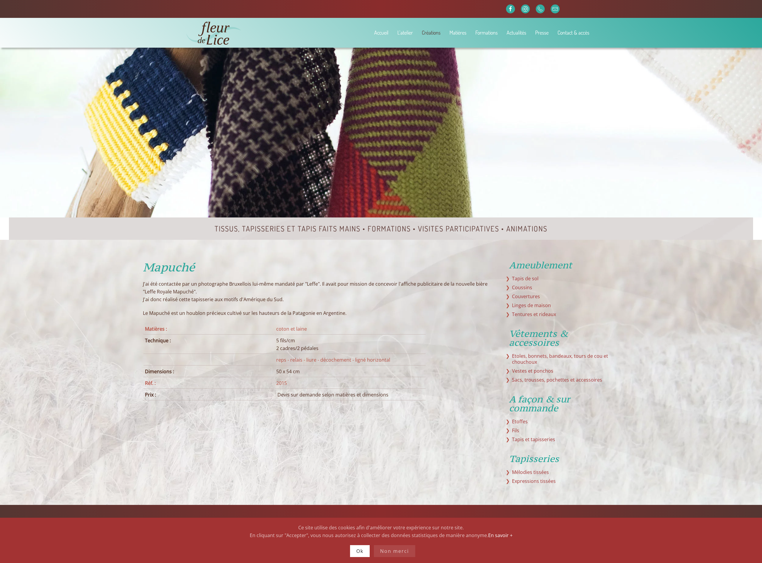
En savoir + (500, 535)
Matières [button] (457, 32)
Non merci (394, 551)
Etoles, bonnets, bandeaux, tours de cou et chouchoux (560, 359)
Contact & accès (573, 32)
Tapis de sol (525, 278)
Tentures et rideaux (534, 314)
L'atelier (405, 32)
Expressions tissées (534, 481)
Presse (542, 32)
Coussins (522, 287)
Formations (486, 32)
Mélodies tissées (530, 472)
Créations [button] (431, 32)
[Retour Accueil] (235, 33)
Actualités (516, 32)
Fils (515, 430)
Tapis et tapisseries (533, 439)
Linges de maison (531, 305)
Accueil (381, 32)
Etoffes (520, 421)
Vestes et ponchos (532, 371)
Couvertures (526, 296)
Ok (359, 551)
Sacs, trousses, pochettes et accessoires (557, 380)
